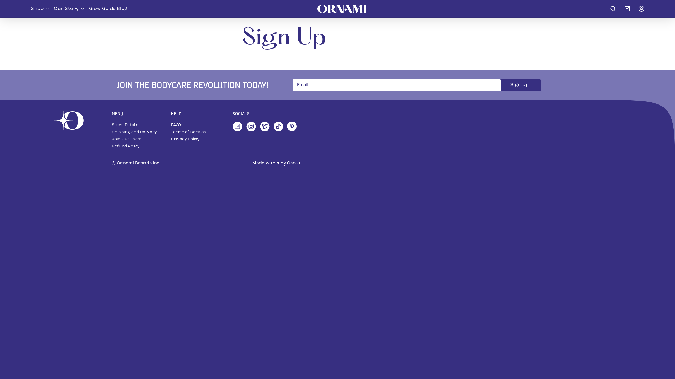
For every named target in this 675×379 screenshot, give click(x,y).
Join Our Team (127, 139)
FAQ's (176, 125)
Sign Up (519, 85)
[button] (39, 8)
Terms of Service (188, 132)
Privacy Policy (185, 139)
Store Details (125, 125)
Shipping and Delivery (134, 132)
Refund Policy (126, 146)
